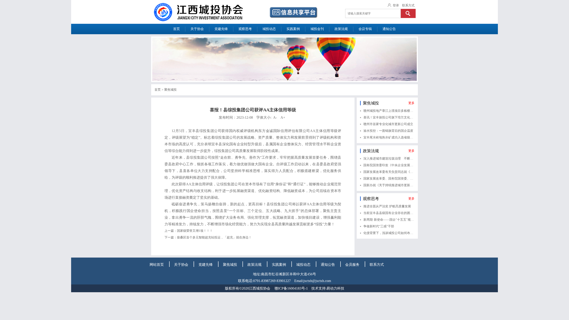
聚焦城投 (170, 89)
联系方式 (408, 5)
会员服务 (352, 264)
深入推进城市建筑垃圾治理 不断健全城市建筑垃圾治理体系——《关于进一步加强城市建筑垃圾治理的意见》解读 (389, 158)
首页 (176, 29)
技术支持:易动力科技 (327, 288)
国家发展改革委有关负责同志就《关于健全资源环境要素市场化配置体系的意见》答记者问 (389, 172)
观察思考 (245, 29)
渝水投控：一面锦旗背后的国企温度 (388, 130)
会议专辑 (365, 29)
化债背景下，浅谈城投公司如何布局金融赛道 (389, 233)
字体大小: (270, 117)
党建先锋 (221, 29)
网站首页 (157, 264)
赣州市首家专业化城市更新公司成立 (388, 124)
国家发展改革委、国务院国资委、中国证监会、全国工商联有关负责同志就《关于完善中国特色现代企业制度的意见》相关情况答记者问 (389, 178)
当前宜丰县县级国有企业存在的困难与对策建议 (389, 213)
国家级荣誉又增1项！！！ (195, 230)
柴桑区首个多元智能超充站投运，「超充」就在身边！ (214, 237)
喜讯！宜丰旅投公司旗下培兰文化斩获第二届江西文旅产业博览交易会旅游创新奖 (389, 117)
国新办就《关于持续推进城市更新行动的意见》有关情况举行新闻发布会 (389, 185)
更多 (411, 103)
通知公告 (389, 29)
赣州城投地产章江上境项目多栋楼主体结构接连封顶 (389, 110)
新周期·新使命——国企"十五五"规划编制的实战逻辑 (389, 219)
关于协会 (197, 29)
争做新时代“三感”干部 (378, 226)
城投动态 (269, 29)
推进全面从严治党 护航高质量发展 (387, 206)
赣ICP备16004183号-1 (291, 288)
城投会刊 (317, 29)
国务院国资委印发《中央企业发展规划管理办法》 (389, 165)
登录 (396, 5)
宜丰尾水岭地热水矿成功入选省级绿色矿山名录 (389, 137)
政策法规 (341, 29)
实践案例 (293, 29)
